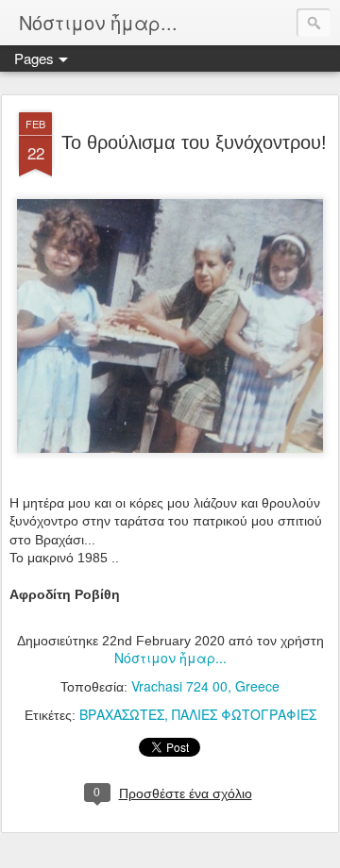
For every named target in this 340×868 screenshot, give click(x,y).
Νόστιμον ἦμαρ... (170, 657)
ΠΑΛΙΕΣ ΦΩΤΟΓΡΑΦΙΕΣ (244, 714)
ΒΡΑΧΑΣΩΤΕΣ (121, 714)
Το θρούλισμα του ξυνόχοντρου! (194, 142)
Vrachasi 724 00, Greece (205, 685)
